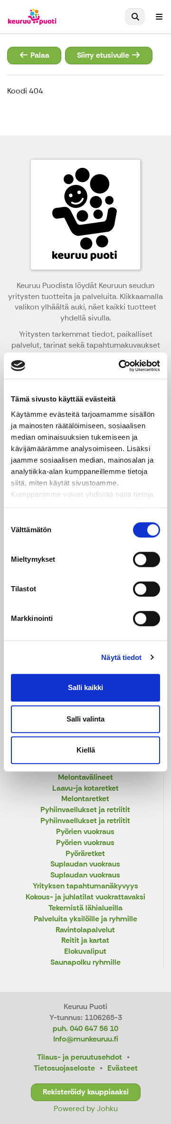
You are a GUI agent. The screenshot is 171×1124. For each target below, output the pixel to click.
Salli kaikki (85, 687)
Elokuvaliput (85, 951)
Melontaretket (85, 799)
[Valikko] (159, 16)
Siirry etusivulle (104, 55)
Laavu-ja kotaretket (85, 788)
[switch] (146, 559)
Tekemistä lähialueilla (85, 908)
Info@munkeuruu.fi (85, 1039)
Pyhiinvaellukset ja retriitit (85, 810)
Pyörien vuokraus (85, 831)
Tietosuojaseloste (64, 1068)
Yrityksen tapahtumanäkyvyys (85, 886)
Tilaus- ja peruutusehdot (79, 1057)
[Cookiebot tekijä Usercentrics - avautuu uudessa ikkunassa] (120, 366)
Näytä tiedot (121, 657)
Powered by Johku (86, 1108)
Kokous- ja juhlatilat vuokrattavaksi (85, 897)
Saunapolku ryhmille (85, 962)
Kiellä (85, 750)
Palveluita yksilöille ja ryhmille (85, 919)
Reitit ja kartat (85, 940)
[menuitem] (135, 17)
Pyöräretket (85, 853)
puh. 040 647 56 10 (85, 1028)
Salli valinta (85, 719)
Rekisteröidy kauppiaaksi (86, 1092)
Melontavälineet (85, 777)
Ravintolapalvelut (85, 930)
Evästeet (122, 1068)
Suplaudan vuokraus (85, 864)
